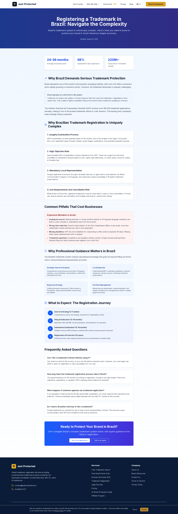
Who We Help (92, 4)
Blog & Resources (138, 473)
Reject (135, 509)
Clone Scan (109, 4)
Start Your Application (79, 440)
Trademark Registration (100, 481)
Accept (144, 509)
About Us (135, 470)
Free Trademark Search (100, 470)
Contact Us (135, 477)
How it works (78, 4)
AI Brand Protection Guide (101, 492)
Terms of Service (138, 481)
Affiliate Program (98, 496)
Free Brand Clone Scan (100, 473)
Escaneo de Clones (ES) (100, 477)
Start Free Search (155, 4)
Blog (131, 4)
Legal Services (97, 485)
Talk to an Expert (100, 440)
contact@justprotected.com (25, 485)
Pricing (123, 4)
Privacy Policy (137, 485)
